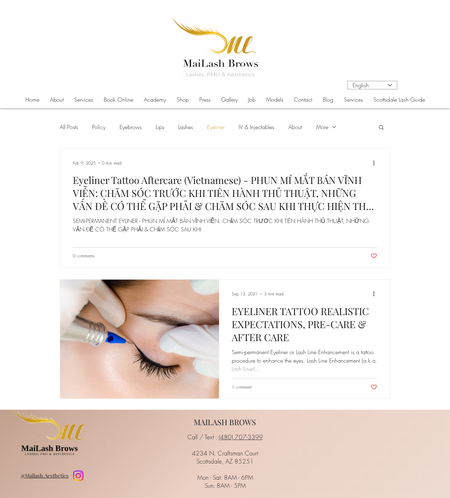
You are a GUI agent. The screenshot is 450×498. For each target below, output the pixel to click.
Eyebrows (131, 127)
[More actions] (376, 163)
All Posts (69, 127)
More (322, 127)
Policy (98, 127)
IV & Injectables (256, 127)
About (295, 127)
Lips (160, 127)
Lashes (185, 127)
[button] (83, 99)
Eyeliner (216, 127)
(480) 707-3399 (241, 437)
